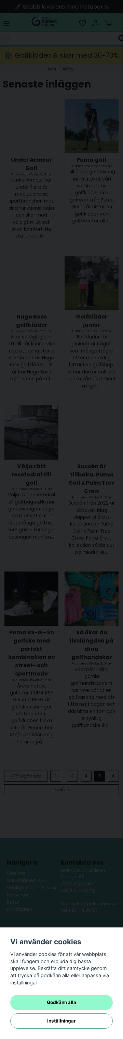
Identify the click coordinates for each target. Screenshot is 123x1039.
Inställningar (61, 1021)
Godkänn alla (61, 1002)
